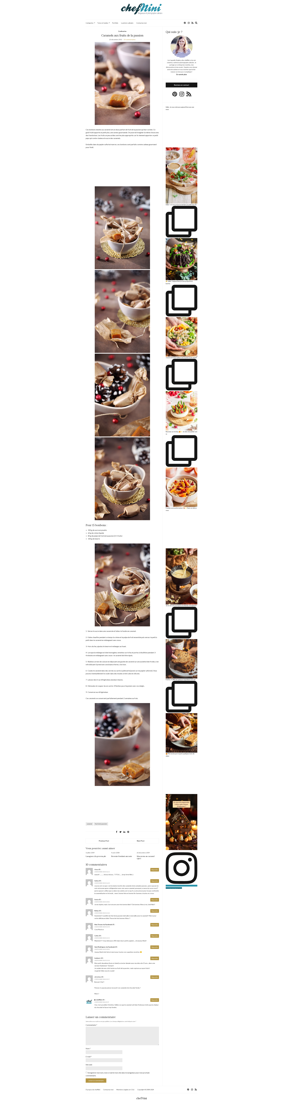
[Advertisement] (122, 167)
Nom (88, 1048)
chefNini (99, 1000)
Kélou (96, 911)
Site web (89, 1065)
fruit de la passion (101, 824)
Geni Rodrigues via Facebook (104, 947)
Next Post (140, 841)
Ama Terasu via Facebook (103, 924)
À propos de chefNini (93, 1090)
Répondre (154, 870)
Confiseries (122, 31)
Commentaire (91, 1025)
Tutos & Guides (102, 23)
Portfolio (115, 23)
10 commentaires (130, 39)
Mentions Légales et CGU (125, 1090)
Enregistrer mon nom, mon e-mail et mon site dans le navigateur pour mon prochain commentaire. (118, 1074)
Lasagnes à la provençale (96, 856)
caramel (89, 824)
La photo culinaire (127, 23)
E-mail (89, 1056)
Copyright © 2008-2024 (145, 1090)
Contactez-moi (141, 23)
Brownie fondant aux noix (121, 856)
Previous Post (104, 841)
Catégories (89, 23)
